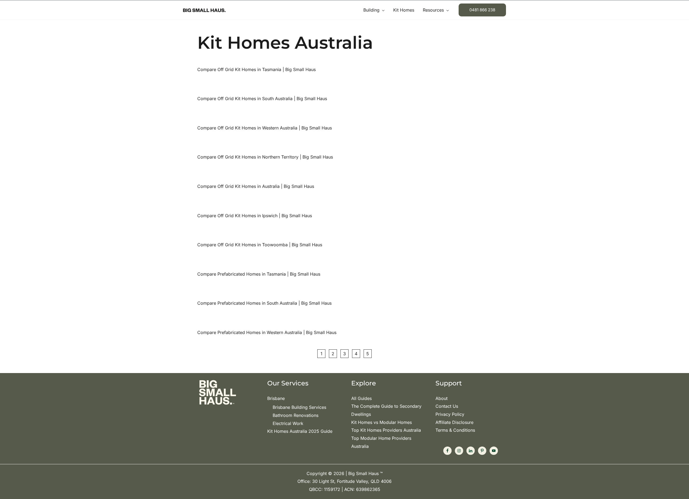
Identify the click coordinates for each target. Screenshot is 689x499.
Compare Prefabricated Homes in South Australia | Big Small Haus (264, 303)
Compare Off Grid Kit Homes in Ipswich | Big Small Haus (254, 215)
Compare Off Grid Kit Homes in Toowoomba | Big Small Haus (259, 244)
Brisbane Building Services (299, 407)
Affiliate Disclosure (454, 422)
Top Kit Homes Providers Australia (386, 430)
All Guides (361, 398)
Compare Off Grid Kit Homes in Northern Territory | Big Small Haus (265, 157)
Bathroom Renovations (295, 415)
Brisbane (276, 398)
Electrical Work (288, 423)
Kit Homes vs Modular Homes (381, 422)
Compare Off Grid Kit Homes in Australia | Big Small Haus (255, 186)
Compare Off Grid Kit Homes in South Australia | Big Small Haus (262, 98)
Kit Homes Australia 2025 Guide (299, 431)
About (441, 398)
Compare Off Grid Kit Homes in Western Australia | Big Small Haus (264, 128)
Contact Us (446, 406)
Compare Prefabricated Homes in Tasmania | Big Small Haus (258, 274)
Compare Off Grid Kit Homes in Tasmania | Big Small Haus (256, 69)
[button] (382, 10)
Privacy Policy (449, 414)
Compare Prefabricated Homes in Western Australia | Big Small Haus (266, 332)
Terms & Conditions (455, 430)
